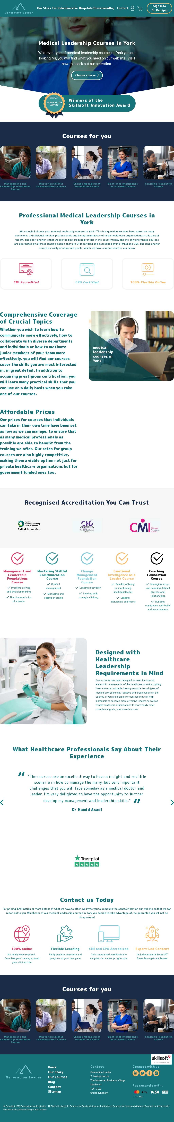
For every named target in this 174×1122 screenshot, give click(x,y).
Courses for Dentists (80, 1106)
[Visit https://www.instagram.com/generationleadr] (156, 1074)
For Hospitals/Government (90, 8)
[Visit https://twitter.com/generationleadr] (143, 1074)
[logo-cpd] (87, 531)
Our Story (43, 8)
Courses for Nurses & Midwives (128, 1106)
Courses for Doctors (101, 1106)
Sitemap (54, 1091)
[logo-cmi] (144, 531)
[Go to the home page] (19, 8)
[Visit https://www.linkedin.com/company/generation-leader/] (136, 1074)
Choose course (85, 75)
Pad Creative (41, 1109)
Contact (122, 8)
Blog (111, 8)
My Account (134, 8)
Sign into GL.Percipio (159, 8)
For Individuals (62, 8)
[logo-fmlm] (28, 531)
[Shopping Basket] (140, 8)
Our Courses (57, 1077)
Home (52, 1067)
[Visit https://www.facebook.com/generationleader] (149, 1074)
